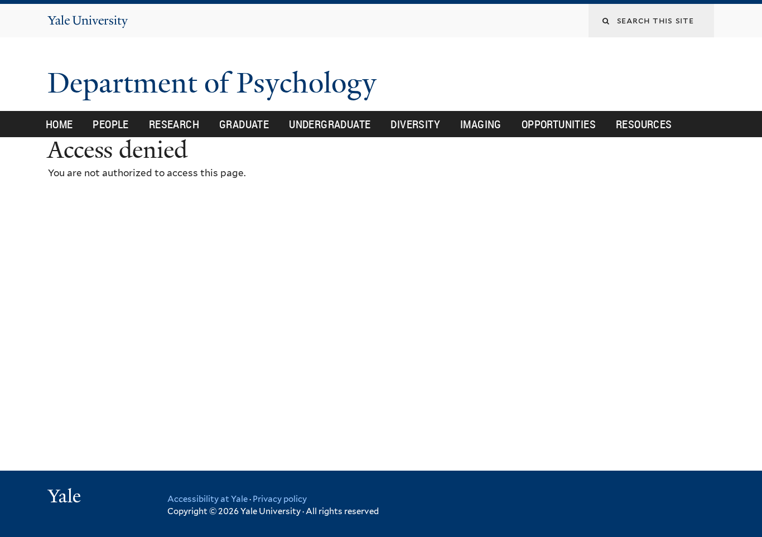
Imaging (480, 124)
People (110, 124)
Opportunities (559, 124)
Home (59, 124)
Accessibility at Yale (207, 499)
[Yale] (66, 497)
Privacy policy (280, 499)
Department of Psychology (215, 83)
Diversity (415, 124)
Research (174, 124)
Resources (644, 124)
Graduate (244, 124)
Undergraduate (329, 124)
